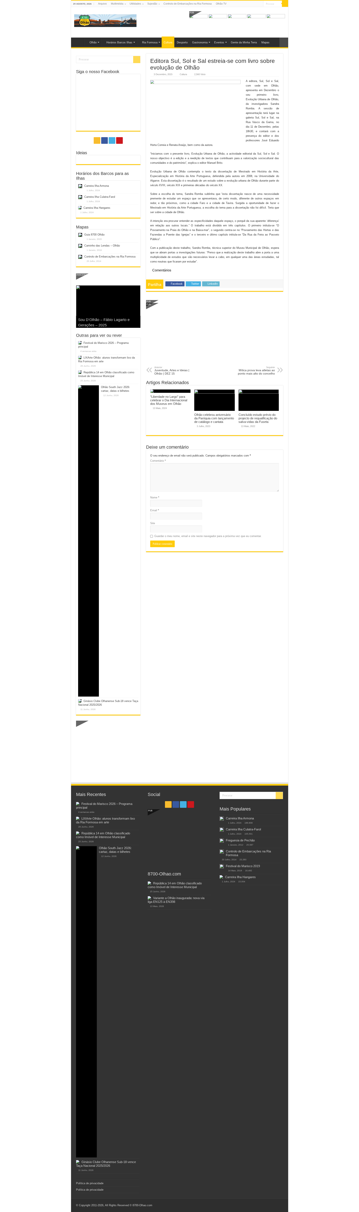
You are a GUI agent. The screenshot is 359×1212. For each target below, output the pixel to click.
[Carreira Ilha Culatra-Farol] (222, 830)
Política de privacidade (89, 1183)
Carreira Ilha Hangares (97, 207)
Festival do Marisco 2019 (243, 866)
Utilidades (135, 3)
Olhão (93, 42)
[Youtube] (260, 3)
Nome (154, 497)
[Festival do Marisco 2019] (222, 866)
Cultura (168, 42)
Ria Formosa (149, 42)
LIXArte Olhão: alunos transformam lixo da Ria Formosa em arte (105, 820)
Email (154, 510)
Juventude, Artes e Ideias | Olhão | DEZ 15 (171, 370)
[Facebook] (252, 3)
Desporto (182, 42)
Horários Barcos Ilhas (119, 42)
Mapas (265, 42)
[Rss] (248, 3)
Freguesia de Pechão (240, 840)
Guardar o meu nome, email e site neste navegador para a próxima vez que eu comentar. (208, 536)
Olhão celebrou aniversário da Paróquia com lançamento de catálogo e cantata (214, 418)
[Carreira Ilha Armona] (222, 819)
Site (152, 523)
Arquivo (102, 3)
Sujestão (152, 3)
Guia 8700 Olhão (94, 234)
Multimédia (117, 3)
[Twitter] (256, 3)
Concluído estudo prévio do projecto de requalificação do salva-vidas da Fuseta (258, 418)
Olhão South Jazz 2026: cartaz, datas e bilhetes (115, 849)
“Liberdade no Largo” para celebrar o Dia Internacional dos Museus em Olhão (168, 400)
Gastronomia (200, 42)
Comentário (158, 460)
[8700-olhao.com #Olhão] (105, 20)
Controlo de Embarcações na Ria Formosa (188, 3)
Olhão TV (221, 3)
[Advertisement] (214, 335)
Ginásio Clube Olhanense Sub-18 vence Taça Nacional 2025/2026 (106, 1163)
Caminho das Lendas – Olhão (102, 245)
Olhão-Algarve (78, 42)
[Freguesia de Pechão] (222, 841)
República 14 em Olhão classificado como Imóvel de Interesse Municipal (103, 835)
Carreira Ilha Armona (96, 185)
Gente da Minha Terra (244, 42)
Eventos (219, 42)
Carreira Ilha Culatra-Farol (99, 196)
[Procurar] (285, 4)
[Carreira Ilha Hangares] (221, 877)
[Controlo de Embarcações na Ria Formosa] (222, 851)
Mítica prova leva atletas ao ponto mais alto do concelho (256, 370)
